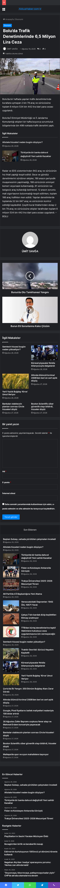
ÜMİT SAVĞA (12, 49)
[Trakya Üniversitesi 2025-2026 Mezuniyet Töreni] (11, 584)
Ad (4, 471)
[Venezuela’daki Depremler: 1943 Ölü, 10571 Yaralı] (11, 605)
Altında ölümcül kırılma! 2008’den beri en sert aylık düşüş (44, 378)
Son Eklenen (30, 529)
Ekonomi (19, 19)
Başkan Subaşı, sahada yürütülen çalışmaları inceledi (29, 539)
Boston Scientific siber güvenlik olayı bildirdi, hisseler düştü (42, 406)
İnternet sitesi (8, 493)
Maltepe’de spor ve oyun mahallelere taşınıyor (26, 754)
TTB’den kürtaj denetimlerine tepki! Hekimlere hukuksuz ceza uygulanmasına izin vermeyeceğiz (38, 630)
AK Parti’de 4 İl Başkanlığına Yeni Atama (22, 594)
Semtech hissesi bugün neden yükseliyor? (24, 641)
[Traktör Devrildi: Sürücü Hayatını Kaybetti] (11, 653)
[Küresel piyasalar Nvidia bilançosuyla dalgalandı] (44, 352)
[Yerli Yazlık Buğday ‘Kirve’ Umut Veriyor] (15, 381)
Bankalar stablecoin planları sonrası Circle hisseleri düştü (13, 406)
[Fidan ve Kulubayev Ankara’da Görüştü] (11, 571)
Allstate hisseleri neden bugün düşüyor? (22, 142)
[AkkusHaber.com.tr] (30, 9)
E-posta (6, 482)
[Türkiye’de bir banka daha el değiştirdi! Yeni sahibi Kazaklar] (10, 156)
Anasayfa (9, 19)
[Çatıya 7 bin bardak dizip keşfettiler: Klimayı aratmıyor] (11, 618)
